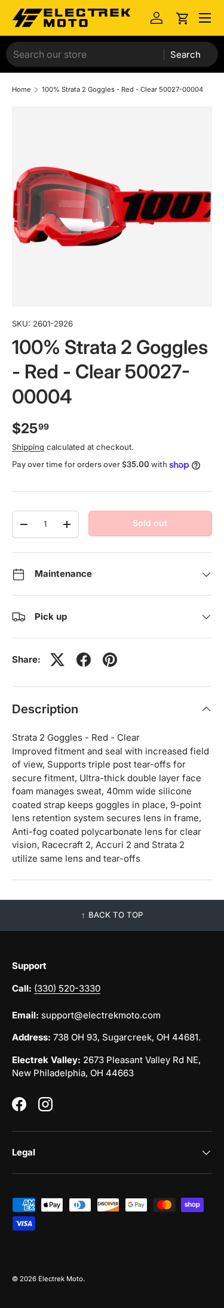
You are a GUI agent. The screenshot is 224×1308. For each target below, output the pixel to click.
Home (21, 89)
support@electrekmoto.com (101, 1015)
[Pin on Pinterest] (110, 660)
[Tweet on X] (57, 660)
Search (185, 54)
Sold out (150, 523)
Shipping (28, 447)
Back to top (115, 914)
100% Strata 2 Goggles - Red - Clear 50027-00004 (122, 89)
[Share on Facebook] (83, 660)
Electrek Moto (60, 1279)
